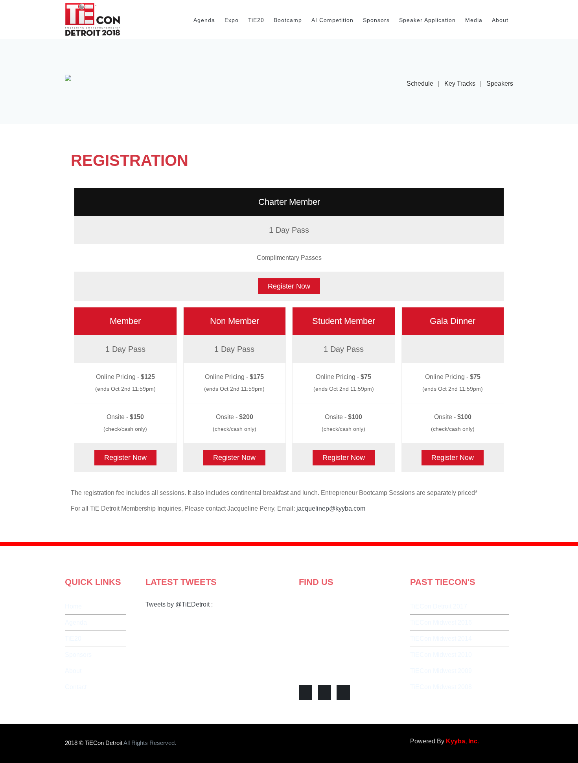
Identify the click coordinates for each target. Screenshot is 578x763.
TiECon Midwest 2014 (441, 638)
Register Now (289, 286)
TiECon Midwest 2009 (441, 670)
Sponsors (376, 20)
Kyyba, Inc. (462, 741)
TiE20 (256, 20)
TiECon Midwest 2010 (441, 654)
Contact (76, 687)
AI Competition (332, 20)
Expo (232, 20)
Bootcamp (288, 20)
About (500, 20)
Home (73, 606)
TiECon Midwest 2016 (441, 622)
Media (473, 20)
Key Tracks (459, 83)
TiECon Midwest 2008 (441, 687)
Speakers (499, 83)
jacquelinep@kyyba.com (330, 508)
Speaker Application (427, 20)
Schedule (420, 83)
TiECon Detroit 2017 (438, 606)
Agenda (204, 20)
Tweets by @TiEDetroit (177, 604)
